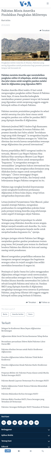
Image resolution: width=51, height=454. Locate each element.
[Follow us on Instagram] (20, 422)
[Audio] (30, 451)
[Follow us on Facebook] (3, 422)
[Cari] (42, 451)
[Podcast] (31, 422)
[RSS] (25, 422)
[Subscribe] (36, 422)
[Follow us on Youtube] (14, 422)
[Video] (19, 451)
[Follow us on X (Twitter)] (9, 422)
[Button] (44, 30)
